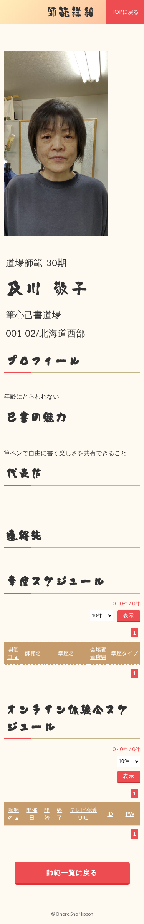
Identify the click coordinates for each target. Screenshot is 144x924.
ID (110, 813)
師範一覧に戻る (72, 872)
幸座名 (66, 653)
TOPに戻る (125, 11)
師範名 (33, 653)
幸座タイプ (124, 653)
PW (130, 813)
